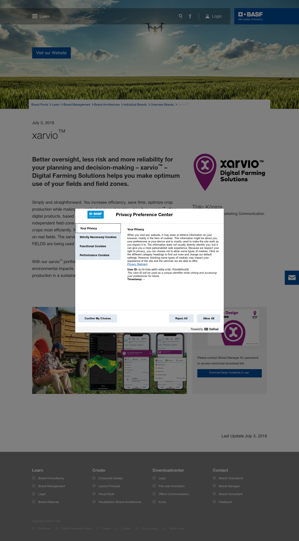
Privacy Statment (137, 264)
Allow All (208, 318)
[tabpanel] (173, 256)
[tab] (98, 228)
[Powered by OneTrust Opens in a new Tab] (206, 330)
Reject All (181, 318)
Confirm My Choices (98, 318)
